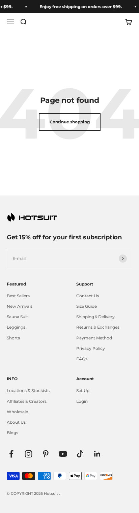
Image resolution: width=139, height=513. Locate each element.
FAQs (81, 358)
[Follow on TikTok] (80, 453)
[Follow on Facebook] (11, 453)
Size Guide (86, 306)
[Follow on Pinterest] (45, 453)
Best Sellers (18, 295)
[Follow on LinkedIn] (97, 453)
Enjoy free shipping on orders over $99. (80, 6)
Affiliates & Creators (27, 401)
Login (82, 401)
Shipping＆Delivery (95, 316)
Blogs (12, 432)
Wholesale (17, 411)
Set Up (82, 390)
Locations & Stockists (28, 390)
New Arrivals (19, 306)
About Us (16, 422)
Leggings (16, 327)
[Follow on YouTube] (62, 453)
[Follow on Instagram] (28, 453)
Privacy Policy (90, 348)
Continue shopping (70, 121)
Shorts (13, 337)
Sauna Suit (17, 316)
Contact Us (87, 295)
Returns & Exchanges (97, 327)
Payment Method (94, 337)
